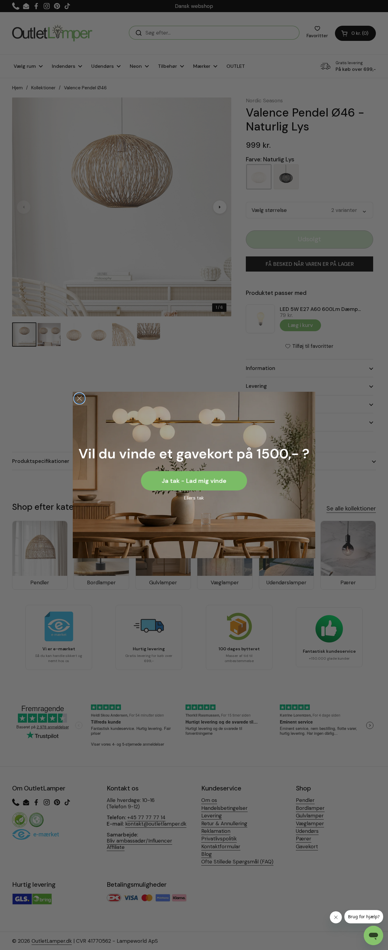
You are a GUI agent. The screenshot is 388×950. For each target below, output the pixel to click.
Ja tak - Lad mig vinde (194, 481)
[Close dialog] (79, 398)
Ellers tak (194, 498)
